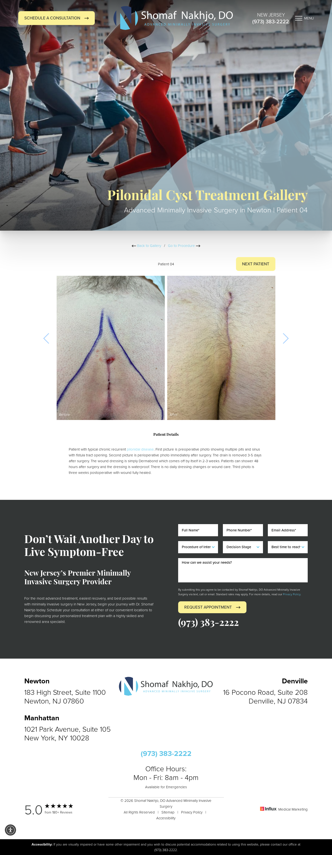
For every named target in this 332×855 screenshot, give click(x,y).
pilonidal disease (140, 449)
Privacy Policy (291, 594)
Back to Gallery (148, 245)
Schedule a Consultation (52, 18)
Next (255, 264)
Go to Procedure (182, 245)
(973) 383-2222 (270, 21)
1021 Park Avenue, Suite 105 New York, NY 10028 (67, 733)
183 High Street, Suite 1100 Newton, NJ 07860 (65, 696)
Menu (309, 18)
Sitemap (168, 812)
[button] (10, 830)
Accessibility (165, 818)
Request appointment (208, 607)
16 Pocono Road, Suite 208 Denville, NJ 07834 (265, 696)
